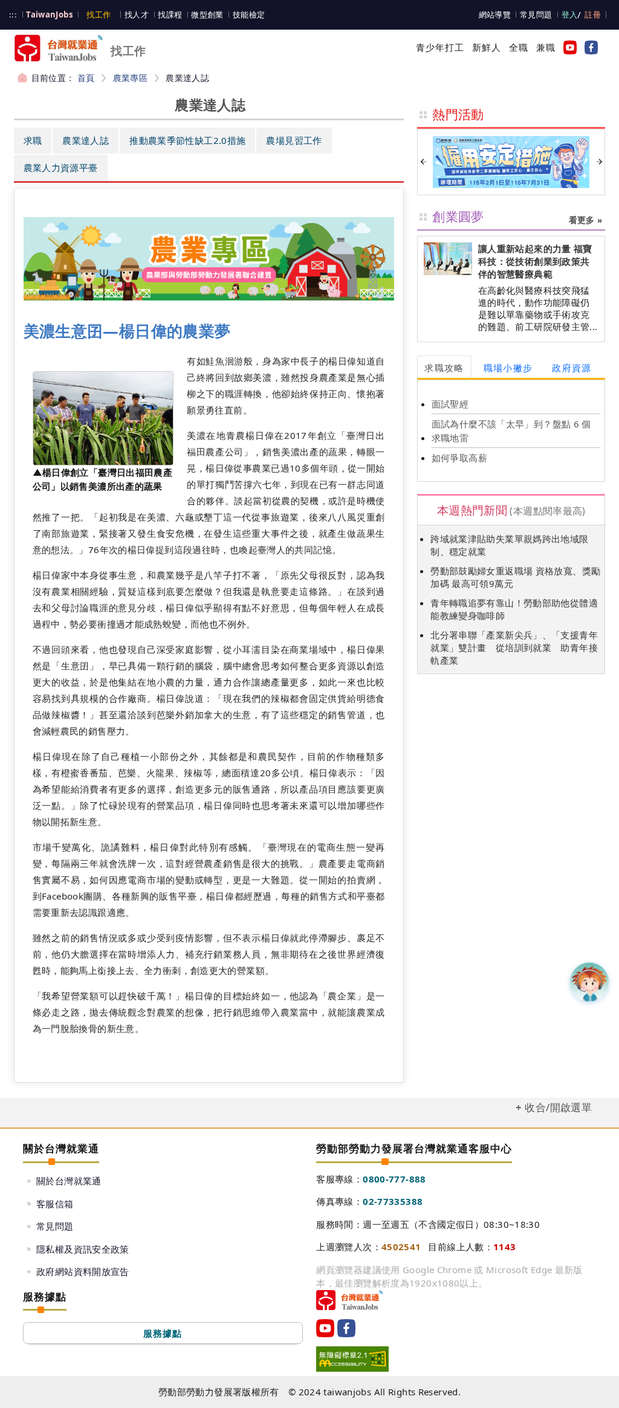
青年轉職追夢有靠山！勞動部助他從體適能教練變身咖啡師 (514, 609)
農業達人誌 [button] (85, 140)
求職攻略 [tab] (444, 368)
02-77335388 (393, 1201)
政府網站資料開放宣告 (82, 1271)
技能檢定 (249, 14)
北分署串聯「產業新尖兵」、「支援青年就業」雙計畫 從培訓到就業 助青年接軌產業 (514, 647)
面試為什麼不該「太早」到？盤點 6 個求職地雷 (511, 431)
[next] (599, 162)
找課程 (170, 14)
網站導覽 (495, 14)
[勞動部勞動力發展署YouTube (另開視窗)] (568, 47)
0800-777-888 (394, 1179)
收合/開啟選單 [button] (558, 1107)
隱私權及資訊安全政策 (82, 1249)
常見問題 (536, 14)
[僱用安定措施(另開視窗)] (511, 162)
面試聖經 (450, 404)
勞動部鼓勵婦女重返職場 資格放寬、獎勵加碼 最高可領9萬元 (515, 577)
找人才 (137, 14)
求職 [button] (33, 140)
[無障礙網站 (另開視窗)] (352, 1359)
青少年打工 (440, 47)
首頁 (86, 77)
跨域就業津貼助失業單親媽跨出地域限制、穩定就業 (509, 545)
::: (13, 14)
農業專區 (130, 77)
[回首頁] (349, 1300)
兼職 (546, 47)
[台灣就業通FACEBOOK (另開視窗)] (589, 47)
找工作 (98, 14)
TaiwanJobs (49, 14)
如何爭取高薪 (459, 458)
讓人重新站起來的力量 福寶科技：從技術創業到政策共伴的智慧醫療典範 (535, 261)
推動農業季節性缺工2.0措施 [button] (187, 140)
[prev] (423, 162)
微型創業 (207, 14)
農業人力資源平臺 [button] (61, 167)
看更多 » (586, 220)
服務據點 (163, 1333)
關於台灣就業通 (69, 1181)
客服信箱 (55, 1204)
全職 (518, 47)
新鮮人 (486, 47)
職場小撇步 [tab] (508, 368)
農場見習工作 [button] (294, 140)
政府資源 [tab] (571, 368)
